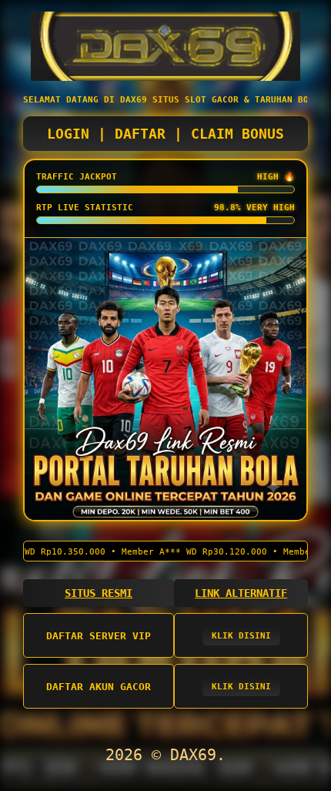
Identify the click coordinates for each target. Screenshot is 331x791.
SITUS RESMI (98, 593)
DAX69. (198, 755)
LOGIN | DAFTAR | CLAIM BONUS (165, 134)
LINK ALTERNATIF (241, 593)
